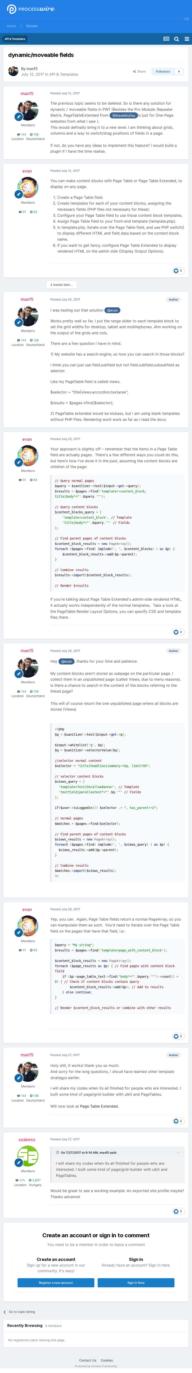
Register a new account (56, 1283)
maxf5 (32, 68)
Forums (31, 26)
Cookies (107, 1360)
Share (141, 71)
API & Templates (63, 74)
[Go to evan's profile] (27, 187)
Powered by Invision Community (96, 1366)
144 (23, 134)
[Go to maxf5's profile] (13, 71)
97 (24, 212)
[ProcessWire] (30, 9)
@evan (112, 310)
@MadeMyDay (123, 115)
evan (27, 171)
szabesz (26, 1139)
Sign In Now (136, 1283)
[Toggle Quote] (58, 1152)
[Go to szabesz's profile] (27, 1156)
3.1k (21, 1180)
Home (11, 26)
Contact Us (87, 1360)
